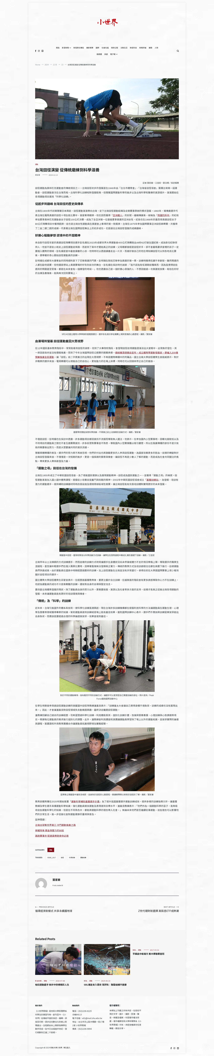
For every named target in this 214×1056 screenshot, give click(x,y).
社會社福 (105, 47)
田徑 (62, 857)
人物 (156, 47)
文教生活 (123, 47)
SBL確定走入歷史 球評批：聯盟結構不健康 (105, 984)
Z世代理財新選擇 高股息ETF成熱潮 (158, 909)
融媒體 (99, 54)
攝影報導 (89, 47)
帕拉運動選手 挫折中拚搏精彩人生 (52, 984)
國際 (97, 47)
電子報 (112, 54)
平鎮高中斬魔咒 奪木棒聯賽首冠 (148, 953)
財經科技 (133, 47)
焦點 (57, 47)
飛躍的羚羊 (163, 215)
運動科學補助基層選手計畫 (85, 801)
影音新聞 (65, 47)
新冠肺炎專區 (78, 47)
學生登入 (66, 1047)
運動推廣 (83, 857)
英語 (106, 54)
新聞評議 (142, 47)
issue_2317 (51, 857)
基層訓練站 (152, 479)
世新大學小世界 (56, 1047)
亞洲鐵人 (117, 215)
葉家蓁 (37, 175)
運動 (150, 47)
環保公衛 (114, 47)
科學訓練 (72, 857)
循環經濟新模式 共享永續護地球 (53, 909)
